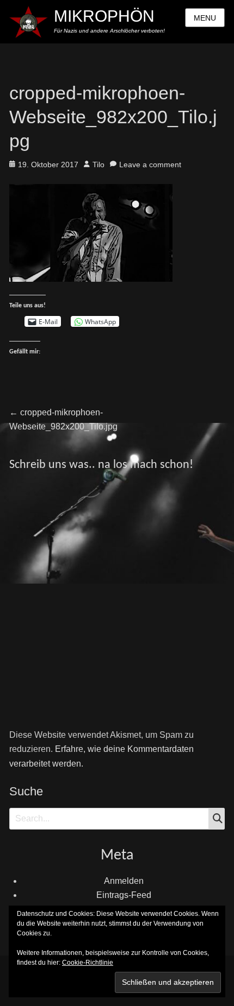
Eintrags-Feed (123, 895)
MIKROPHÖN (104, 16)
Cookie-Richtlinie (87, 962)
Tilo (98, 164)
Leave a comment (150, 164)
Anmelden (124, 880)
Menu (205, 18)
